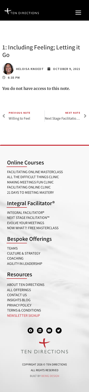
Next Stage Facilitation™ (28, 217)
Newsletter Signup (23, 315)
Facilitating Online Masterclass (35, 171)
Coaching (15, 258)
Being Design (50, 376)
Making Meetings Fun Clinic (30, 182)
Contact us (17, 295)
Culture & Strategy (23, 253)
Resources (19, 274)
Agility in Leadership (24, 263)
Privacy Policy (19, 305)
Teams (12, 248)
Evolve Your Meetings (25, 222)
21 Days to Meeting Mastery (30, 192)
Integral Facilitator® (31, 203)
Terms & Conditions (24, 310)
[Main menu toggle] (78, 12)
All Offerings (19, 289)
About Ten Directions (25, 284)
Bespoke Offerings (29, 238)
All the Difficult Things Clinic (33, 177)
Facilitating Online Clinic (29, 187)
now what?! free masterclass (32, 228)
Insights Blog (19, 300)
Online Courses (25, 162)
